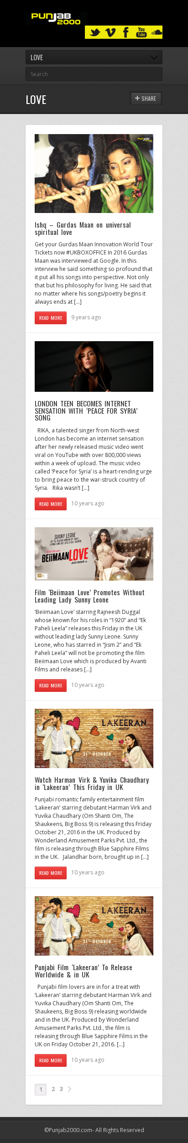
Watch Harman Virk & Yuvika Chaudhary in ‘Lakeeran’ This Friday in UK (92, 783)
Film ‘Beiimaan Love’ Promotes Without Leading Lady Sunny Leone (90, 596)
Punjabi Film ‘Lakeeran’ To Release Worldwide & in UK (83, 970)
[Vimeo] (110, 32)
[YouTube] (141, 32)
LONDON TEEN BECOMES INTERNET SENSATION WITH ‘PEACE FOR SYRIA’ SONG (86, 410)
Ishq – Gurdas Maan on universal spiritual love (83, 228)
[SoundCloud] (156, 32)
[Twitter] (94, 32)
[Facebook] (125, 32)
